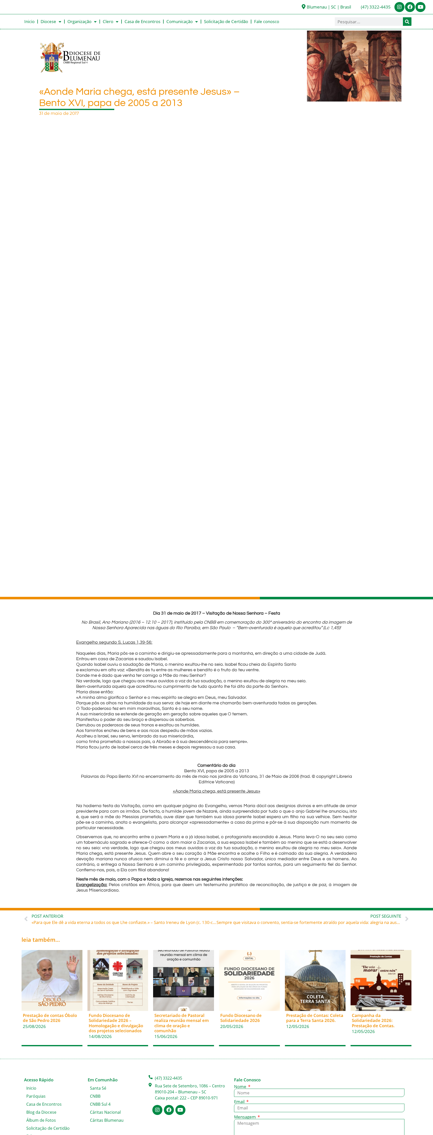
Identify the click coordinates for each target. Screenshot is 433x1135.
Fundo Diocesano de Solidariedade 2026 (241, 1017)
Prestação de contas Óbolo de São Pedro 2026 (50, 1017)
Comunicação (179, 21)
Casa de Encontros (142, 21)
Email (240, 1101)
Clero (108, 21)
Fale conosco (266, 21)
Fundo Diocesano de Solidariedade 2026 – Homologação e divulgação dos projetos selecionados (116, 1022)
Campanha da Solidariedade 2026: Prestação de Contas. (373, 1020)
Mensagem (245, 1117)
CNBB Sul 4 (100, 1104)
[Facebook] (410, 7)
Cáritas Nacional (105, 1112)
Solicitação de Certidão (226, 21)
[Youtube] (420, 7)
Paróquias (36, 1096)
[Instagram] (399, 7)
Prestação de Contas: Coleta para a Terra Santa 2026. (314, 1017)
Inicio (29, 21)
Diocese (48, 21)
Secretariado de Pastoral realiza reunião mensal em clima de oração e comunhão (181, 1022)
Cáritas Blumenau (107, 1120)
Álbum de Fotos (41, 1120)
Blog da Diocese (41, 1112)
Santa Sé (98, 1088)
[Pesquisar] (407, 21)
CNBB (95, 1096)
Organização (79, 21)
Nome (240, 1086)
